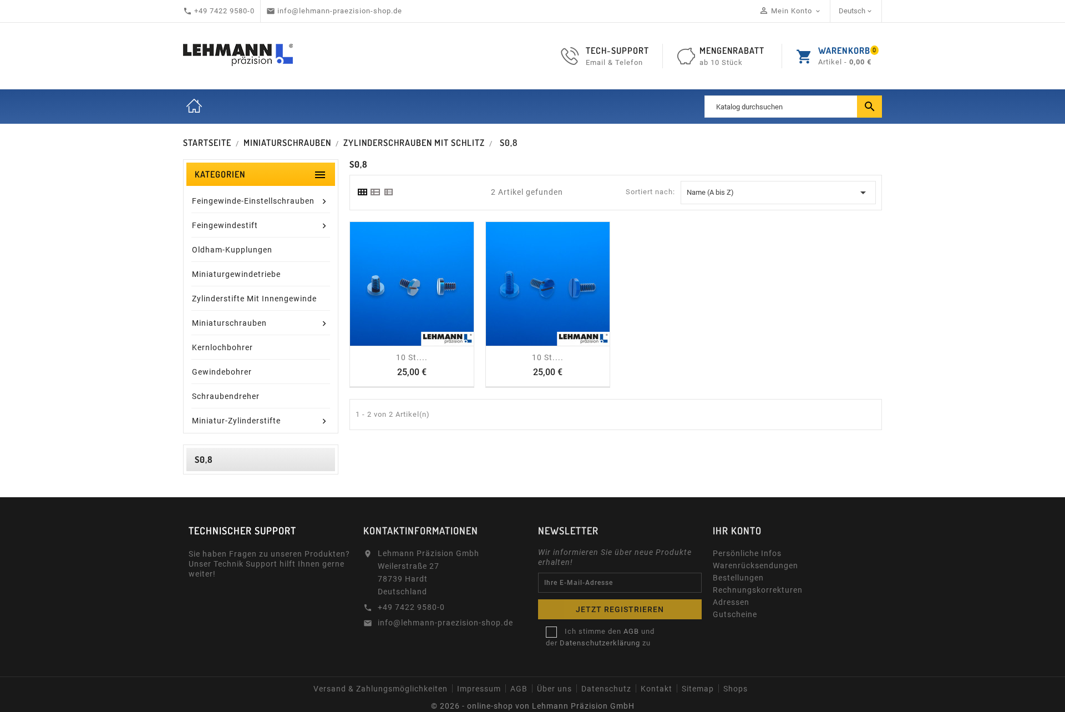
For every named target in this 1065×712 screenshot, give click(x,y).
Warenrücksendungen (755, 565)
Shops (735, 688)
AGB (519, 688)
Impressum (479, 688)
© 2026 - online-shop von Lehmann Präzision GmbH (533, 705)
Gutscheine (735, 614)
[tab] (362, 192)
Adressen (731, 602)
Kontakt (656, 688)
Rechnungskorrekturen (758, 589)
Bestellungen (738, 577)
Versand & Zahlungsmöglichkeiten (380, 688)
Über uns (554, 688)
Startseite (194, 106)
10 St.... (412, 357)
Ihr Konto (737, 530)
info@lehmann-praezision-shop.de (445, 622)
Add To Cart (400, 341)
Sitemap (698, 688)
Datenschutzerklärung (600, 643)
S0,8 (204, 459)
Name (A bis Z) (778, 192)
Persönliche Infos (747, 553)
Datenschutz (606, 688)
